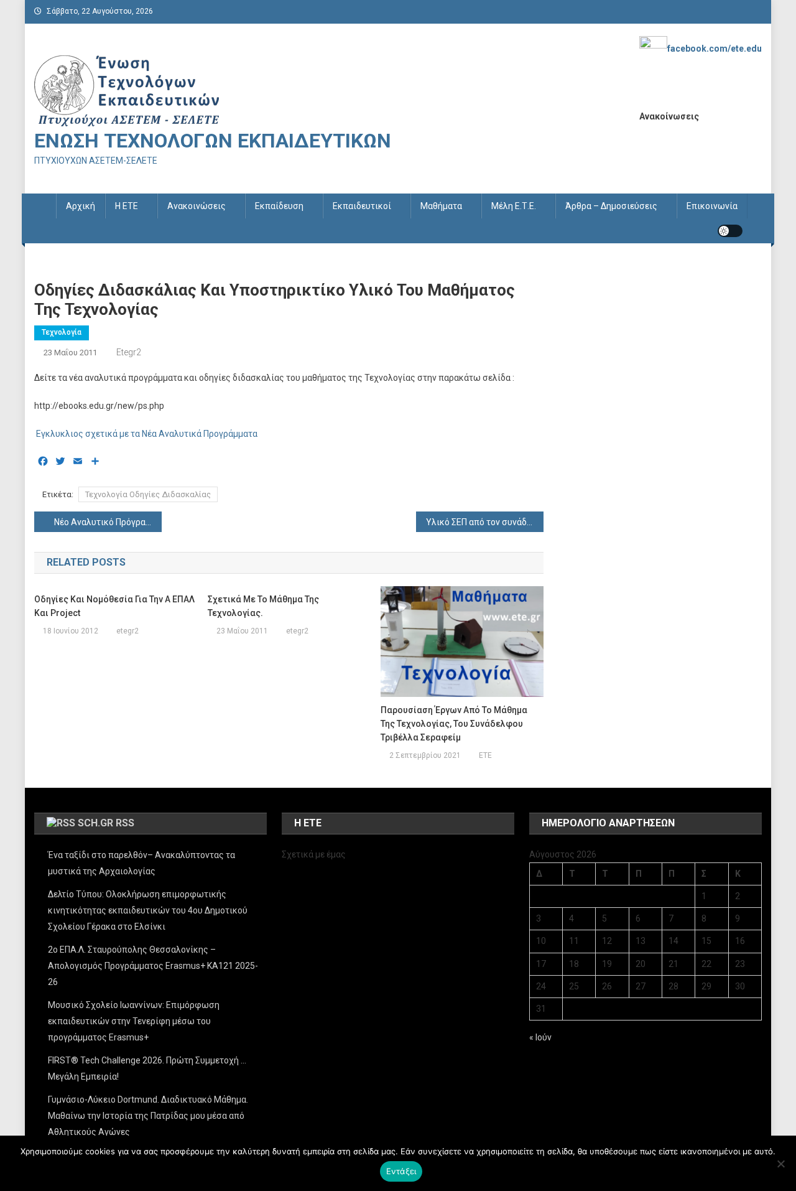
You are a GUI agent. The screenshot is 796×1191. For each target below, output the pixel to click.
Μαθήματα (441, 206)
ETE (485, 755)
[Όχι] (780, 1163)
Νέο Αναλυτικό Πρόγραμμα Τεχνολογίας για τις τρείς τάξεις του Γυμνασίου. (108, 522)
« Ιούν (540, 1037)
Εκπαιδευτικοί (362, 206)
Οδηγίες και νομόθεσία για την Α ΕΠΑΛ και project (114, 606)
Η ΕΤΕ (126, 206)
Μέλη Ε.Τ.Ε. (513, 206)
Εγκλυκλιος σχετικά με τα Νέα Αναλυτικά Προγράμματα (145, 434)
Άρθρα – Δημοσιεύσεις (611, 206)
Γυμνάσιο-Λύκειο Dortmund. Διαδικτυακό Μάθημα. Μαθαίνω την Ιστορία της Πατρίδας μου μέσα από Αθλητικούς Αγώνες (148, 1116)
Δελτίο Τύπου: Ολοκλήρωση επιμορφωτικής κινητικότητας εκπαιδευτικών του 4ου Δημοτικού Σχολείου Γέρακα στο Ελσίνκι (148, 910)
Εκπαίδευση (279, 206)
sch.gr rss (106, 823)
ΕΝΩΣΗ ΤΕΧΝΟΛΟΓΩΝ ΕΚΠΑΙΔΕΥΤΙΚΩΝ (212, 140)
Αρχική (80, 206)
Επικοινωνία (712, 206)
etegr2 (128, 352)
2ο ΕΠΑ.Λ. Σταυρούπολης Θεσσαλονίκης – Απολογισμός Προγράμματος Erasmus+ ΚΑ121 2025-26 (153, 966)
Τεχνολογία (61, 332)
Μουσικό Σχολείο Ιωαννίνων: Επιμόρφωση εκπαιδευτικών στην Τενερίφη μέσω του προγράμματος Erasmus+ (134, 1021)
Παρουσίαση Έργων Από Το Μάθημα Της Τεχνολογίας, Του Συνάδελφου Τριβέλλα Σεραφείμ (454, 723)
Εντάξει (401, 1171)
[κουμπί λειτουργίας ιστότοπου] (730, 231)
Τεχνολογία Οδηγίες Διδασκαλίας (148, 494)
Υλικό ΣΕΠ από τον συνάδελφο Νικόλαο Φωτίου (485, 522)
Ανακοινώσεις (196, 206)
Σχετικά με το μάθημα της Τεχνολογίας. (263, 606)
